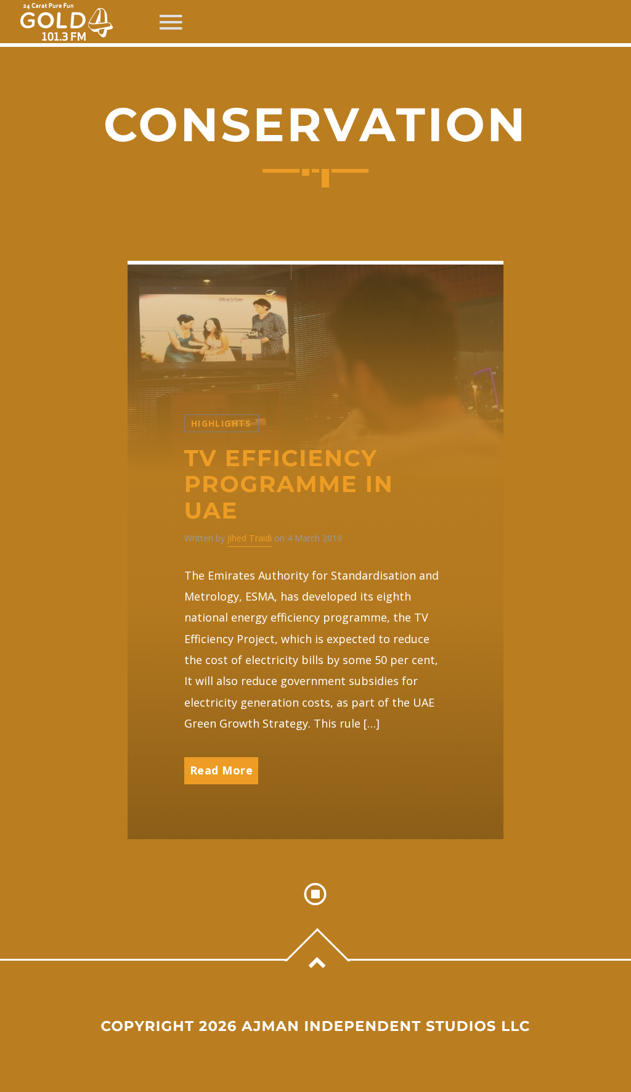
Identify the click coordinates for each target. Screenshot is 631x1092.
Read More (221, 770)
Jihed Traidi (249, 538)
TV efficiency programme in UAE (289, 485)
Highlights (221, 423)
